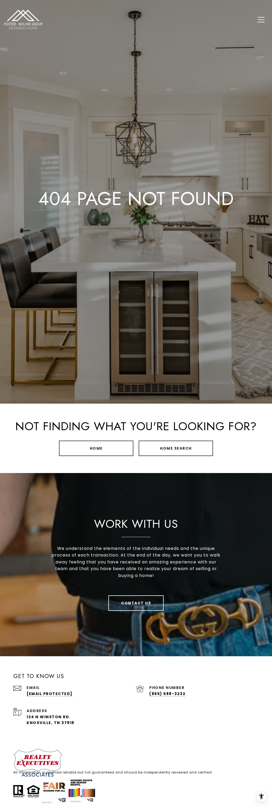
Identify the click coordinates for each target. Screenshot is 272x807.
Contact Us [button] (136, 603)
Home (96, 448)
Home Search (176, 448)
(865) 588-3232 (167, 693)
